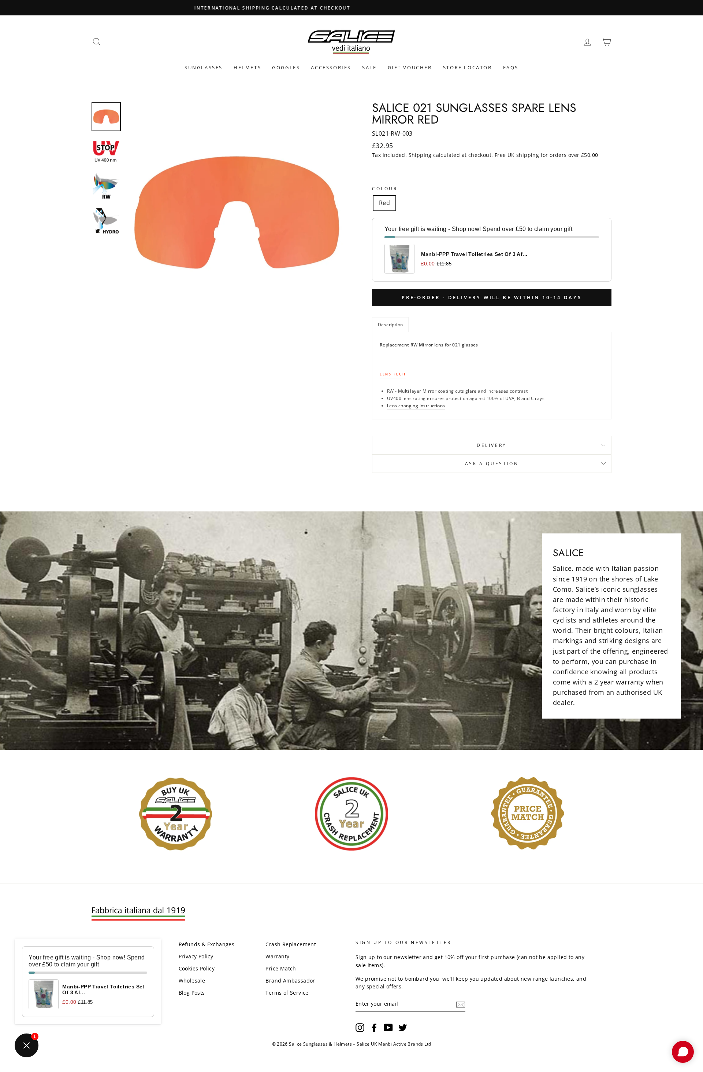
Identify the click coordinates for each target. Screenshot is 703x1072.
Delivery (492, 445)
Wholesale (192, 980)
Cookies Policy (197, 968)
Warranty (277, 956)
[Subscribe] (460, 1004)
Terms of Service (286, 992)
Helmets (247, 67)
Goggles (286, 67)
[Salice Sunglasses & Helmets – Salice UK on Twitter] (402, 1027)
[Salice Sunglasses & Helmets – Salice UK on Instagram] (360, 1027)
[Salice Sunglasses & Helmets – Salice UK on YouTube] (388, 1027)
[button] (390, 324)
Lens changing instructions (416, 406)
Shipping (420, 154)
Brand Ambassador (290, 980)
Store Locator (467, 67)
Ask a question (491, 463)
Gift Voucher (410, 67)
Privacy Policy (196, 956)
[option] (351, 8)
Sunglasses (204, 67)
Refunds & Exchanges (207, 944)
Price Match (280, 968)
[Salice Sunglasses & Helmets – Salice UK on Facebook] (374, 1027)
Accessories (331, 67)
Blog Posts (192, 992)
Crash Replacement (290, 944)
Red (384, 203)
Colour (385, 189)
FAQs (510, 67)
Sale (369, 67)
